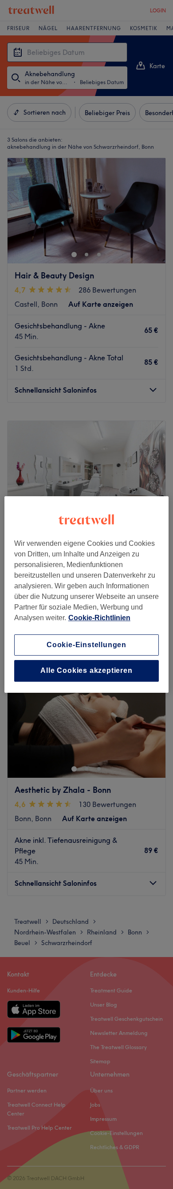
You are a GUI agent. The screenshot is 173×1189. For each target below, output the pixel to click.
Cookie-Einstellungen (86, 645)
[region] (86, 594)
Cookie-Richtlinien (99, 618)
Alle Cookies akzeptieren (86, 671)
